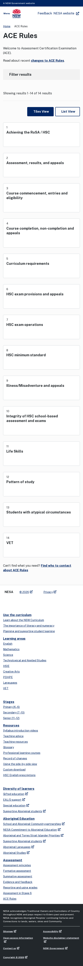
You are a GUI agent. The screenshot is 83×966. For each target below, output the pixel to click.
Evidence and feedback (17, 882)
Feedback (45, 13)
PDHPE (8, 677)
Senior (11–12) (11, 718)
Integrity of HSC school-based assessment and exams (32, 418)
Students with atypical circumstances (38, 512)
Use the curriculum (17, 615)
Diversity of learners (18, 789)
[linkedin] (14, 602)
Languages (10, 682)
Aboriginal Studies (14, 852)
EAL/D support (12, 799)
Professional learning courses (21, 752)
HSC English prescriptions (19, 775)
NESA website (63, 13)
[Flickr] (38, 602)
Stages (8, 702)
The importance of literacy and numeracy (28, 625)
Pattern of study (20, 482)
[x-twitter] (7, 602)
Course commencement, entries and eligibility (37, 195)
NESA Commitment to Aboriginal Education (30, 829)
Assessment (12, 860)
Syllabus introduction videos (20, 730)
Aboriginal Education (19, 819)
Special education (14, 805)
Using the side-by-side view (20, 764)
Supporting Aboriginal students (22, 811)
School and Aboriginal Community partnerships (32, 824)
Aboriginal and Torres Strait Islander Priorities (31, 835)
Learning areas (14, 638)
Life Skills (14, 451)
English (7, 643)
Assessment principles (17, 865)
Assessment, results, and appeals (35, 163)
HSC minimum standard (26, 355)
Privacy (48, 592)
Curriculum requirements (27, 264)
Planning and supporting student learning (29, 631)
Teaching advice (13, 736)
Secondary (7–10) (14, 712)
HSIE (6, 666)
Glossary (8, 747)
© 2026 (24, 592)
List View (68, 111)
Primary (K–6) (11, 707)
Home (6, 26)
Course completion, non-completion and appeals (40, 230)
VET (9, 543)
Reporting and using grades (20, 887)
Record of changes (15, 758)
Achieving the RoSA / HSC (28, 132)
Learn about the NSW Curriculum (23, 620)
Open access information (18, 938)
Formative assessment (17, 870)
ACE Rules (9, 898)
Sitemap (8, 931)
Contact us (9, 948)
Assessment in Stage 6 (17, 893)
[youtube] (22, 602)
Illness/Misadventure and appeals (35, 386)
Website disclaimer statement (61, 938)
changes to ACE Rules (47, 60)
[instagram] (30, 602)
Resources (11, 725)
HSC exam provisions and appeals (35, 294)
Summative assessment (17, 876)
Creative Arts (11, 671)
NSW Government (53, 948)
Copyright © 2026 (13, 957)
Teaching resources (15, 741)
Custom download (14, 769)
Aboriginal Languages (16, 847)
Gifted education (13, 794)
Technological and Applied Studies (24, 660)
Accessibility (50, 931)
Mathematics (11, 649)
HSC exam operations (24, 325)
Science (8, 654)
